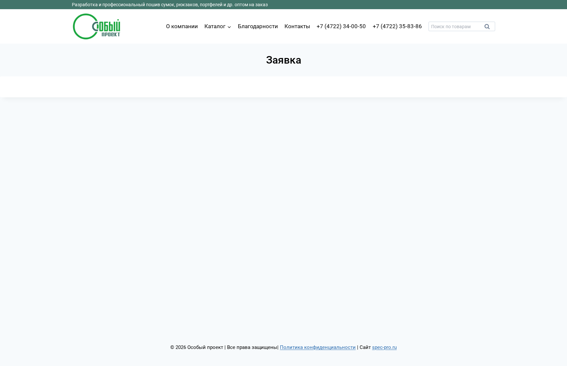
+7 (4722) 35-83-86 (397, 26)
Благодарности (258, 26)
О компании (182, 26)
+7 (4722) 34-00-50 (341, 26)
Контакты (297, 26)
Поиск (489, 28)
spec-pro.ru (384, 347)
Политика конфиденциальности (318, 347)
